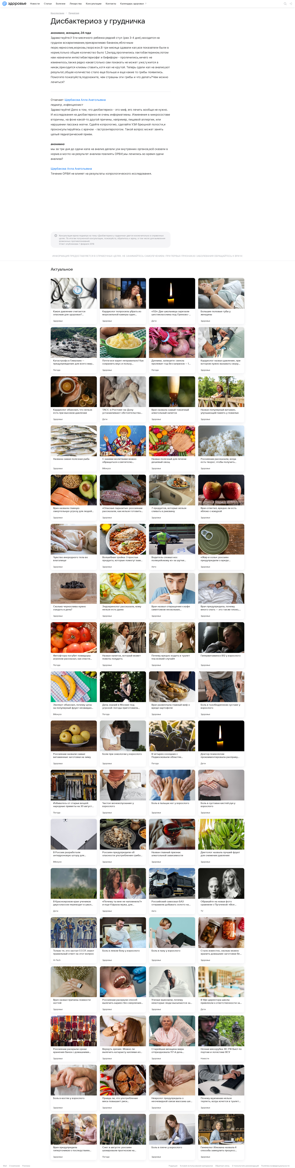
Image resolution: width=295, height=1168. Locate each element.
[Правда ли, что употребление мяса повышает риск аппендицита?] (123, 1088)
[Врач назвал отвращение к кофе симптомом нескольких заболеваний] (172, 596)
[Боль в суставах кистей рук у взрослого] (221, 793)
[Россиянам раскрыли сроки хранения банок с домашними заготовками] (74, 1039)
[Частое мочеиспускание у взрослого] (123, 793)
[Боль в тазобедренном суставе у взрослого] (221, 694)
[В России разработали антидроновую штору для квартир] (74, 842)
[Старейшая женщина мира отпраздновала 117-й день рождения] (172, 1039)
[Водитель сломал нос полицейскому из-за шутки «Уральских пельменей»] (172, 547)
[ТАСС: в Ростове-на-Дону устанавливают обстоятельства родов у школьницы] (123, 399)
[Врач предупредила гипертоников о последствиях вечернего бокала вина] (74, 1137)
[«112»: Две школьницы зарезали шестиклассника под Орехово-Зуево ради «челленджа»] (172, 301)
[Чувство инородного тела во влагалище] (74, 547)
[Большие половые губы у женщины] (221, 301)
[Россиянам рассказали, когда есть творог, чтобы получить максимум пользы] (221, 448)
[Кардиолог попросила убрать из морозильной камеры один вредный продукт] (123, 301)
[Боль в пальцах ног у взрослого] (172, 793)
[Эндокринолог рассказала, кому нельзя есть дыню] (123, 596)
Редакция (173, 1166)
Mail (5, 1166)
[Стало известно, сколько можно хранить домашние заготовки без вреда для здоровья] (221, 940)
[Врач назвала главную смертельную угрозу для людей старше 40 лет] (74, 498)
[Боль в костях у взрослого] (74, 1088)
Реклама (26, 1166)
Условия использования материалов (196, 1166)
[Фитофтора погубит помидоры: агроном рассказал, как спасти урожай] (74, 645)
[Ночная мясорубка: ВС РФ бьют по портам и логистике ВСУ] (221, 1039)
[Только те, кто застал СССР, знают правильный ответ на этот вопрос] (74, 940)
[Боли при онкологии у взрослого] (123, 744)
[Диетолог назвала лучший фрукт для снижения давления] (221, 842)
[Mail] (4, 3)
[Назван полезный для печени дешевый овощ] (172, 448)
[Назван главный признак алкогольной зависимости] (172, 842)
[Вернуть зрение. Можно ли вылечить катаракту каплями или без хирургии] (123, 1039)
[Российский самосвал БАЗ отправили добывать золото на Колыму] (172, 891)
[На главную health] (16, 3)
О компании (14, 1166)
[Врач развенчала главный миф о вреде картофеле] (172, 694)
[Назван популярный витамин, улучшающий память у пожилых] (221, 399)
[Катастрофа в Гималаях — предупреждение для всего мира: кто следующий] (74, 350)
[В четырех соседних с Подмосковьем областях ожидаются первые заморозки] (172, 744)
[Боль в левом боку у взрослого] (123, 940)
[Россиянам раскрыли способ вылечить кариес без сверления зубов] (123, 989)
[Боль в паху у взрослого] (172, 940)
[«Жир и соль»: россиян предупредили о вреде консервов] (221, 547)
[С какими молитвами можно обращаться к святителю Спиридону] (123, 448)
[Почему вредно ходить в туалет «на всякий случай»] (172, 645)
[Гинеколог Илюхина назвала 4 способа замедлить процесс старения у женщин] (221, 1137)
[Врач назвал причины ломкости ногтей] (74, 989)
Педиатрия (74, 13)
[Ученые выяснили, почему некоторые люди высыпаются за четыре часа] (172, 989)
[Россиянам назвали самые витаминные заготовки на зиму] (74, 744)
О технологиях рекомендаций (245, 1166)
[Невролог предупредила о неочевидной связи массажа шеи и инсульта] (172, 1088)
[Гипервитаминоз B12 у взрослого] (221, 645)
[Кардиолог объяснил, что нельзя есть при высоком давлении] (74, 399)
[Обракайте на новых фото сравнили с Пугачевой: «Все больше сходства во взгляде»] (221, 891)
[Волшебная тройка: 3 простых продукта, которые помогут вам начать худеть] (123, 547)
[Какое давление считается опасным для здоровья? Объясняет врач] (74, 301)
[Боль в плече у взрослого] (172, 1137)
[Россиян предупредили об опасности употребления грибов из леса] (123, 842)
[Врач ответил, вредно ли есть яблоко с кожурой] (221, 498)
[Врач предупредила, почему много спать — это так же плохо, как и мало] (221, 596)
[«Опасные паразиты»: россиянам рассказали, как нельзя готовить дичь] (123, 498)
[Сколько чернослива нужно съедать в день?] (74, 596)
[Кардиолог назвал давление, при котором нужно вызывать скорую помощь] (221, 350)
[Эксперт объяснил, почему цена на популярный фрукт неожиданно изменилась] (74, 694)
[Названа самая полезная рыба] (74, 448)
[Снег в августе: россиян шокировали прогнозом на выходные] (123, 1137)
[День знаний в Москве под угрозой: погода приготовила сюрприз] (123, 694)
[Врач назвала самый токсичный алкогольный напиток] (172, 399)
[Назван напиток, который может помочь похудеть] (123, 645)
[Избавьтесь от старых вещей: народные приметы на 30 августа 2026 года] (74, 793)
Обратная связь (222, 1166)
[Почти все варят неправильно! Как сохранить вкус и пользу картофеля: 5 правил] (123, 350)
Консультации (57, 13)
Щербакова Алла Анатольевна (85, 99)
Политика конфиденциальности (275, 1166)
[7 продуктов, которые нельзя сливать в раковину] (172, 498)
